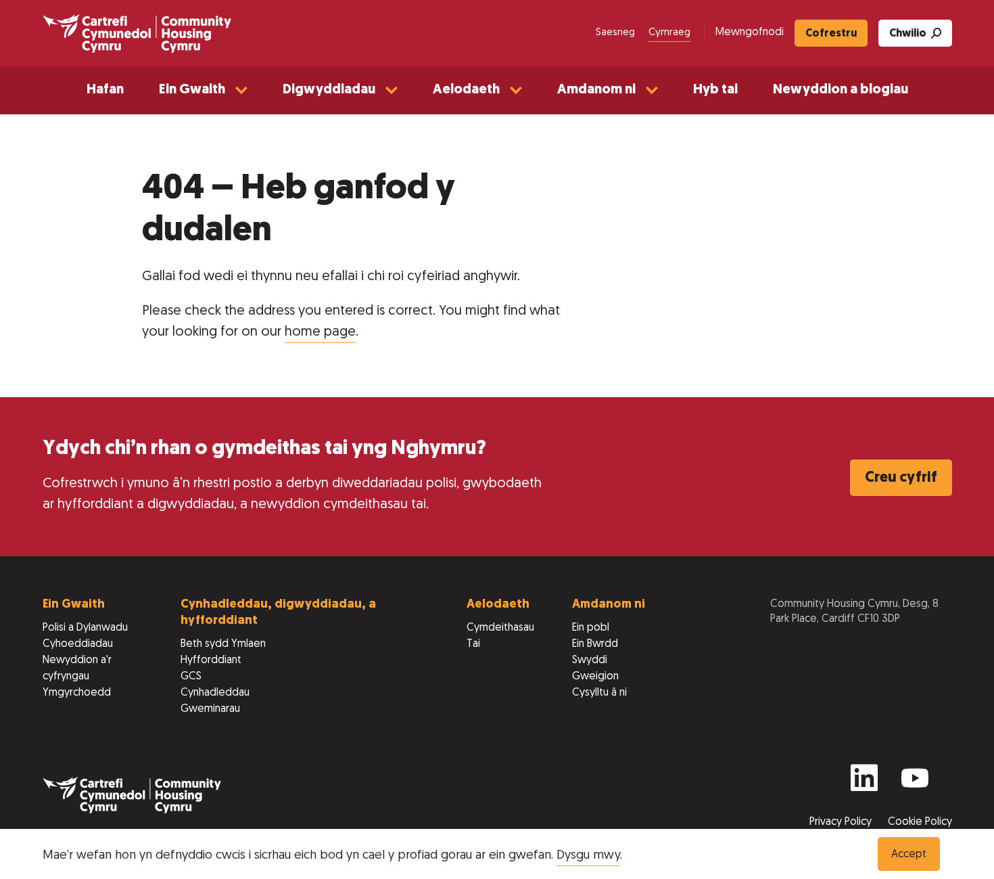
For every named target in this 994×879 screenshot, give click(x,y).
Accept (908, 854)
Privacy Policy (841, 822)
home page (320, 332)
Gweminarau (210, 709)
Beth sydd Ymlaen (223, 644)
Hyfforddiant (211, 660)
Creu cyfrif (901, 478)
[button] (203, 90)
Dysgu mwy (588, 855)
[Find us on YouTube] (914, 784)
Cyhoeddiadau (78, 644)
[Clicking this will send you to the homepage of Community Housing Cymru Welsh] (137, 33)
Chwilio (907, 33)
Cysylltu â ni (599, 693)
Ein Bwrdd (595, 644)
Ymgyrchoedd (77, 693)
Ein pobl (590, 628)
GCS (191, 676)
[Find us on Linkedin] (864, 784)
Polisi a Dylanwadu (85, 628)
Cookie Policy (920, 822)
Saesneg (615, 33)
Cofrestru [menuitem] (831, 33)
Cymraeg (669, 33)
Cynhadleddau (215, 693)
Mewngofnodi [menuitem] (749, 32)
